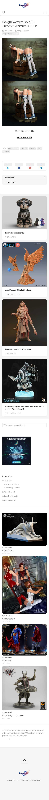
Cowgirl (11, 148)
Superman (6, 660)
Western (6, 152)
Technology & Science (12, 488)
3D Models (8, 481)
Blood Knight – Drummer (13, 715)
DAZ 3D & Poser (10, 500)
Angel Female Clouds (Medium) (18, 290)
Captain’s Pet (8, 550)
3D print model (9, 492)
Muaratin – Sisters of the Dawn (18, 349)
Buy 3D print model (10, 34)
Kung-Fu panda (23, 31)
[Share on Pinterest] (30, 165)
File (17, 148)
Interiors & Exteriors (12, 484)
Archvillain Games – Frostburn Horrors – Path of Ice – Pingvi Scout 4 (24, 407)
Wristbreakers (8, 619)
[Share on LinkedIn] (41, 165)
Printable (32, 148)
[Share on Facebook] (18, 165)
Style (39, 148)
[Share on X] (7, 165)
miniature (24, 148)
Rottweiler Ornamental (14, 233)
